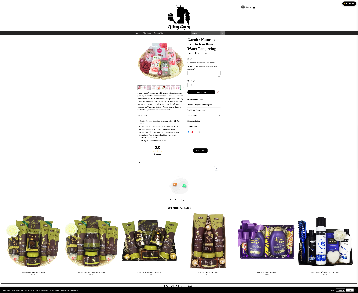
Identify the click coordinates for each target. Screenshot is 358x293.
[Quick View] (33, 241)
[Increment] (194, 85)
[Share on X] (199, 132)
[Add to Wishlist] (218, 92)
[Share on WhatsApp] (196, 132)
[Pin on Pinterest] (192, 132)
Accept (350, 290)
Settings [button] (332, 290)
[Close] (356, 290)
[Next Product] (356, 241)
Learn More (213, 62)
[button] (254, 7)
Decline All (340, 290)
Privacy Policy (74, 290)
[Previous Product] (2, 241)
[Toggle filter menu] (216, 168)
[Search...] (222, 33)
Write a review (200, 151)
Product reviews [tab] (144, 163)
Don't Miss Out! (179, 286)
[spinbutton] (192, 85)
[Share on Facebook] (188, 132)
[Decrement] (189, 85)
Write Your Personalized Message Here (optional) (202, 67)
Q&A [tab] (154, 163)
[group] (179, 247)
